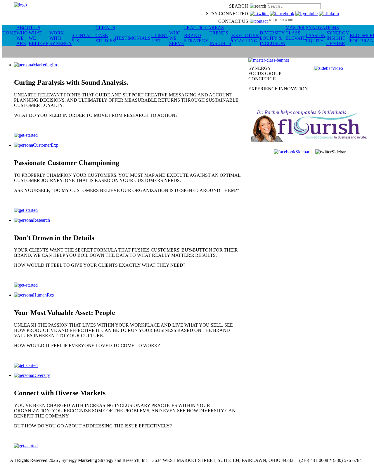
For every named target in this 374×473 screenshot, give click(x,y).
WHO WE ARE (22, 38)
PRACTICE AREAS (204, 27)
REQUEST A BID (281, 20)
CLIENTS (105, 27)
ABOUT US (28, 27)
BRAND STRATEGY (196, 38)
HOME (9, 32)
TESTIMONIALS (133, 38)
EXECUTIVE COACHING (245, 38)
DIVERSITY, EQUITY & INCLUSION (272, 38)
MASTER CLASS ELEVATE (295, 33)
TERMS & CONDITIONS (187, 465)
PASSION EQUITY (315, 38)
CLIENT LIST (159, 38)
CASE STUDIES (105, 38)
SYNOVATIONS (322, 27)
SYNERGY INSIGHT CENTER (337, 38)
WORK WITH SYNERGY (60, 38)
